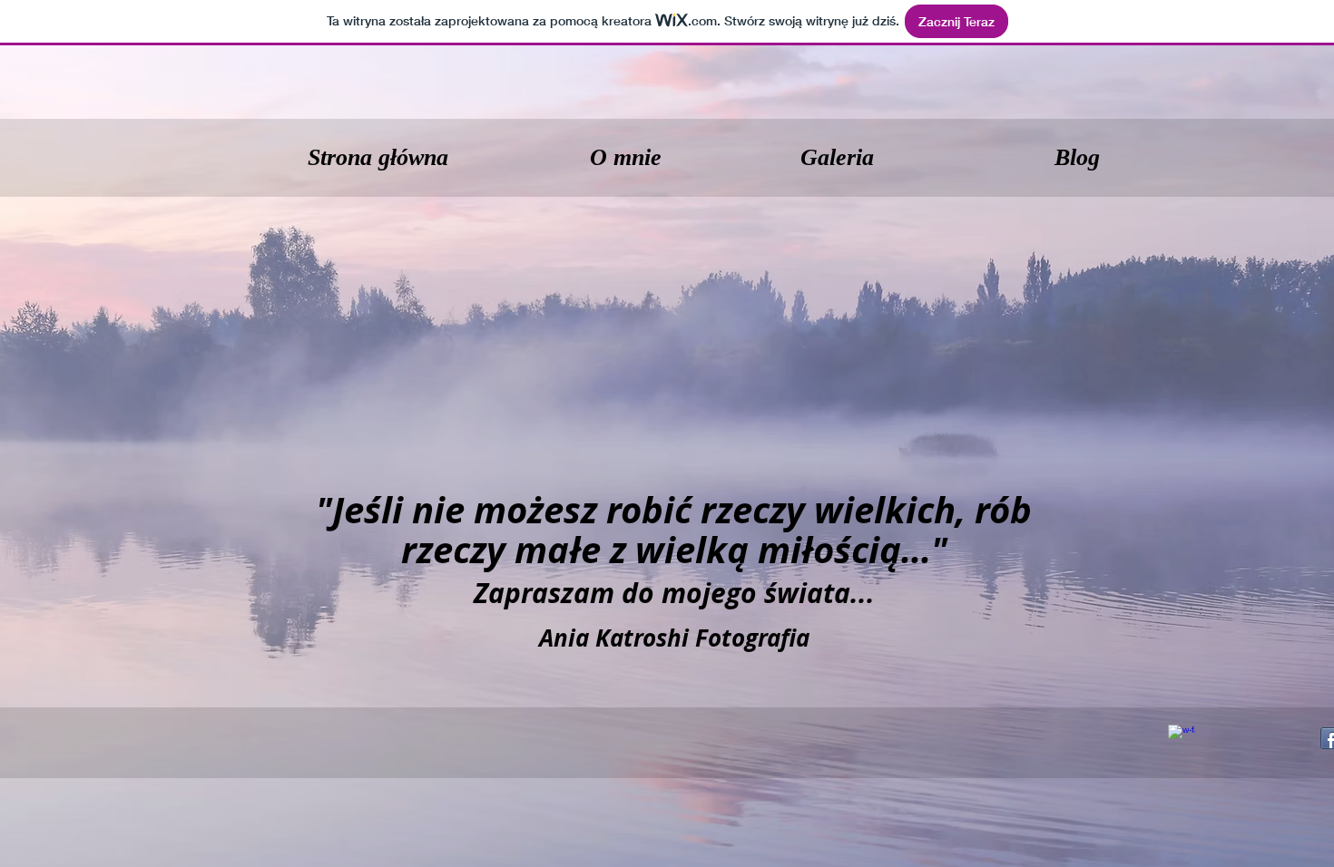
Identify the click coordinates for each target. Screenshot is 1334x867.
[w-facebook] (1181, 738)
